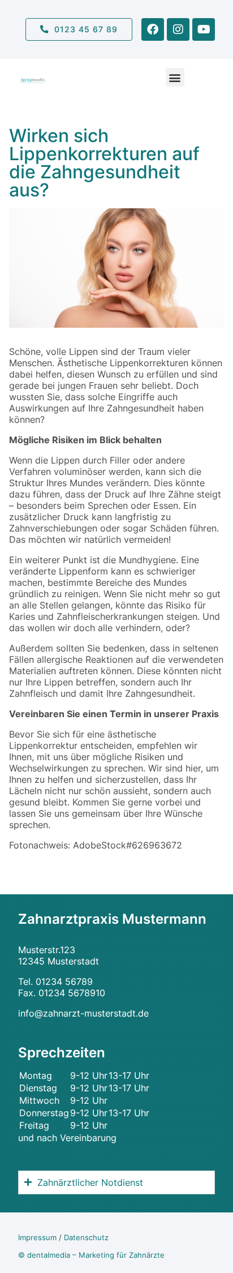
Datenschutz (86, 1237)
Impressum (37, 1237)
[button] (175, 77)
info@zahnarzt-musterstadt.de (83, 1013)
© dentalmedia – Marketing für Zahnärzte (91, 1255)
